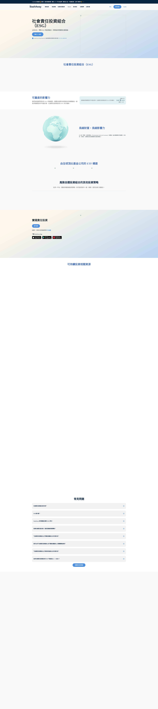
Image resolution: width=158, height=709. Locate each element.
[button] (79, 506)
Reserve (69, 6)
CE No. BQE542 (62, 38)
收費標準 (82, 6)
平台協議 (48, 230)
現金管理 (54, 6)
